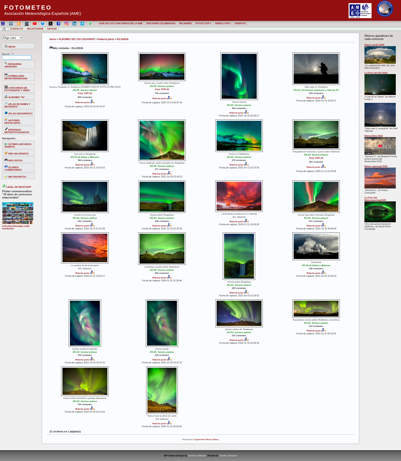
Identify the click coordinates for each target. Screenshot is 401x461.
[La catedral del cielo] (380, 63)
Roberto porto (106, 39)
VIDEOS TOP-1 (223, 23)
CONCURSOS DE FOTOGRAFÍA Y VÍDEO (17, 89)
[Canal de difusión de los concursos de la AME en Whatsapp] (90, 23)
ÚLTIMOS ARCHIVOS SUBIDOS (17, 145)
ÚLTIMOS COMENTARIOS (13, 168)
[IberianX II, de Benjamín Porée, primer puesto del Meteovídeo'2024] (380, 154)
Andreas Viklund (197, 455)
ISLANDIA (123, 39)
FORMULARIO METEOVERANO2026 (15, 77)
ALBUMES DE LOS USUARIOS (76, 39)
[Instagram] (67, 23)
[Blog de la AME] (11, 23)
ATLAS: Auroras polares (85, 90)
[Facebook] (59, 23)
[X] (51, 23)
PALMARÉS (185, 23)
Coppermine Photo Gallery (206, 439)
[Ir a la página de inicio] (4, 28)
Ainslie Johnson (228, 455)
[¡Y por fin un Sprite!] (380, 94)
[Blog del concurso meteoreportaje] (19, 23)
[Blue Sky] (43, 23)
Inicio (52, 39)
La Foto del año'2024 (375, 73)
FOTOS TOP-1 (203, 23)
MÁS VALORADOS (18, 153)
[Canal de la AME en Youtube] (35, 23)
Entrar (52, 29)
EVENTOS (240, 23)
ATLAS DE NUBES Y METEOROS (17, 105)
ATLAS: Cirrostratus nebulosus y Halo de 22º (316, 90)
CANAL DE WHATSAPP (18, 187)
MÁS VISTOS (15, 160)
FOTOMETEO (28, 7)
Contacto (16, 29)
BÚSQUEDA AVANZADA (13, 65)
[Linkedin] (75, 23)
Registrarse (35, 29)
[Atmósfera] (380, 187)
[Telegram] (83, 23)
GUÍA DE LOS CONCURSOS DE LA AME (121, 23)
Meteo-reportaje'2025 (375, 166)
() (91, 102)
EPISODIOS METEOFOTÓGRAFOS (16, 131)
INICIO (11, 46)
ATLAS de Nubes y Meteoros (84, 157)
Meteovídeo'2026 (373, 136)
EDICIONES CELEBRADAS (160, 23)
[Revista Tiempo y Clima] (27, 23)
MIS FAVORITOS (17, 177)
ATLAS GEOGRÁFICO (20, 113)
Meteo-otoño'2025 (374, 45)
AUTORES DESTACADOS (12, 121)
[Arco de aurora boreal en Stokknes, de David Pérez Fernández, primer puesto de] (380, 221)
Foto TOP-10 (85, 93)
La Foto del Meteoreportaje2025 (375, 198)
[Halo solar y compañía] (380, 126)
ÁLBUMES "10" (16, 97)
